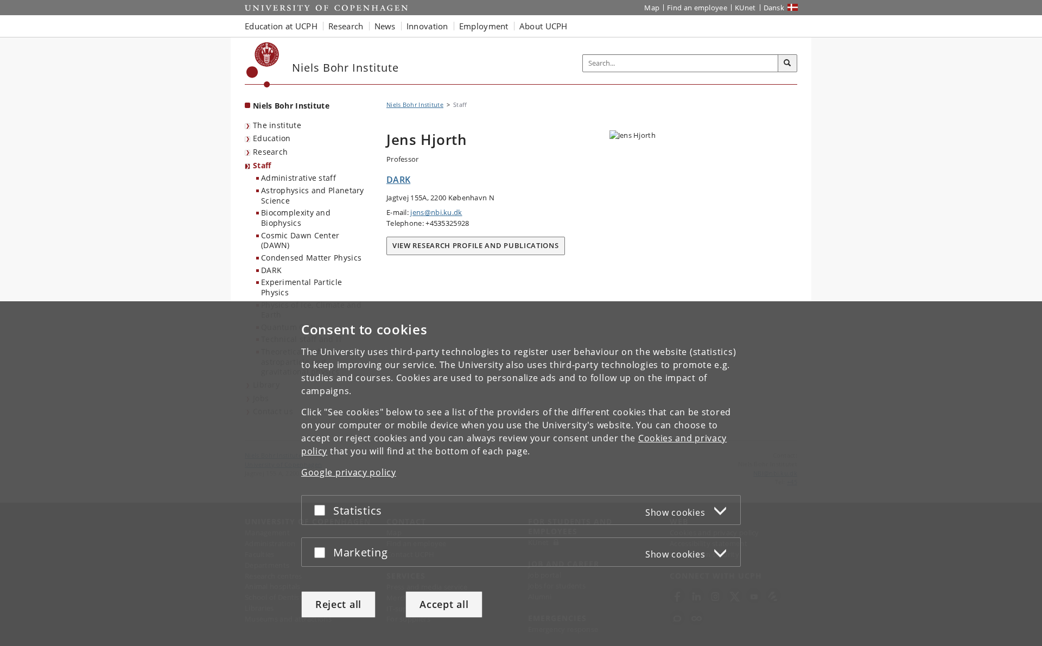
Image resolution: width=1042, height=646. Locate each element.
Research (270, 152)
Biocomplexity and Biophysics (296, 217)
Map (651, 7)
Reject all (338, 604)
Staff (262, 165)
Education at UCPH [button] (281, 26)
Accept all (444, 604)
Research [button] (345, 26)
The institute (277, 125)
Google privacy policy (348, 472)
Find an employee (697, 7)
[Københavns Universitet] (262, 64)
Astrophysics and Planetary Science (312, 195)
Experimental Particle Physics (301, 287)
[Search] (787, 63)
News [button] (385, 26)
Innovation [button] (427, 26)
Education (272, 138)
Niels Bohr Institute (291, 105)
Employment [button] (484, 26)
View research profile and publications (475, 245)
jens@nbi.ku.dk (436, 212)
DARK (271, 270)
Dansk (774, 7)
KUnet (745, 7)
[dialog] (521, 473)
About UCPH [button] (543, 26)
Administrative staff (298, 178)
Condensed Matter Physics (311, 257)
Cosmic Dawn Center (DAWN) (300, 240)
